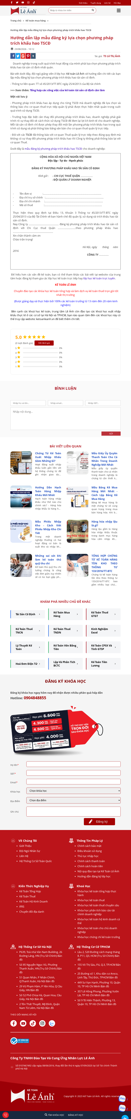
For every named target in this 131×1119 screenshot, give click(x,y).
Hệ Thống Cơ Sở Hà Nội (35, 947)
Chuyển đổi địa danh (31, 911)
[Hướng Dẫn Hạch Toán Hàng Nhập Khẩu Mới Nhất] (21, 507)
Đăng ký (102, 821)
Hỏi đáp (117, 3)
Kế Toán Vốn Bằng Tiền (65, 647)
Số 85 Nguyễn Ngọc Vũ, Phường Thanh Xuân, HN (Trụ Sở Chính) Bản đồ (40, 968)
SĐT (13, 773)
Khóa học (15, 791)
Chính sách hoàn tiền (90, 866)
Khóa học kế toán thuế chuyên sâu (98, 905)
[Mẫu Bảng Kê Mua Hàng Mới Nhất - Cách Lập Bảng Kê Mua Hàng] (77, 507)
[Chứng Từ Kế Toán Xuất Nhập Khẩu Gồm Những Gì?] (21, 473)
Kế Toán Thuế (27, 896)
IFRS (21, 906)
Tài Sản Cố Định (25, 614)
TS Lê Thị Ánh (111, 56)
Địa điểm (15, 801)
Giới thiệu (83, 3)
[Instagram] (28, 2)
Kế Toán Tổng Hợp (30, 891)
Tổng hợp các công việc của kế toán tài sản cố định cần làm (67, 90)
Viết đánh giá (44, 343)
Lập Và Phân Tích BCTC (64, 663)
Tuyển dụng (96, 3)
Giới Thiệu (25, 846)
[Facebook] (11, 2)
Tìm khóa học (55, 1114)
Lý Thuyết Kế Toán (24, 647)
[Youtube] (23, 2)
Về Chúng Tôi (28, 841)
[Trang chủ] (23, 10)
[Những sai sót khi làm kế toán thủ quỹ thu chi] (21, 576)
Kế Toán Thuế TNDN (62, 630)
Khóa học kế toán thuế (91, 900)
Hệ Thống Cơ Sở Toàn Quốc (35, 861)
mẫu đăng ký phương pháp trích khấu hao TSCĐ (53, 148)
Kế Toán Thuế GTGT (99, 614)
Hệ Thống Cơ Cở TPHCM (93, 947)
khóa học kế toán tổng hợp (54, 291)
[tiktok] (34, 2)
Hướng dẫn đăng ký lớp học (94, 876)
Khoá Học (83, 886)
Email (14, 782)
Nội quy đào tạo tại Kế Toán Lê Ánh (98, 871)
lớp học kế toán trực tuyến (99, 278)
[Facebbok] (13, 1023)
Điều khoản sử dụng (89, 851)
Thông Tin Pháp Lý (90, 841)
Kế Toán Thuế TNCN (24, 630)
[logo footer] (32, 1102)
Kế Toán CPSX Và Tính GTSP (101, 647)
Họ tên (14, 764)
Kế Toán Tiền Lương (99, 663)
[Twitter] (17, 2)
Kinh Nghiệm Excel (99, 630)
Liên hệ (107, 3)
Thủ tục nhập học (88, 856)
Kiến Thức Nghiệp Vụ (34, 886)
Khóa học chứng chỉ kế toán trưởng (98, 937)
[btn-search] (93, 10)
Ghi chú (14, 811)
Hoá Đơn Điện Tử (26, 664)
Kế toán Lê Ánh (75, 73)
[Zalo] (52, 1023)
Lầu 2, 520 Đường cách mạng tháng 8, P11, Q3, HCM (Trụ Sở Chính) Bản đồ (98, 955)
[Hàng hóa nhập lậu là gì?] (77, 541)
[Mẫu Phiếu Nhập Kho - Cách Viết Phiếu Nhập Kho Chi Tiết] (21, 541)
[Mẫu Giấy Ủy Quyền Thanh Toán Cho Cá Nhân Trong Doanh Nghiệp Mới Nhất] (77, 473)
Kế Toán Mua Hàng (62, 614)
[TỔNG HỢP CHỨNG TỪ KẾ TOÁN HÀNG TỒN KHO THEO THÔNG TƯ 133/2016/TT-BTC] (77, 576)
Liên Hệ (23, 856)
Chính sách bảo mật (89, 846)
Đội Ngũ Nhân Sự (29, 851)
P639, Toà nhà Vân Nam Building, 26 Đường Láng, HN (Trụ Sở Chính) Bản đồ (40, 955)
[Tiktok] (33, 1023)
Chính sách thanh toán (91, 861)
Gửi (111, 433)
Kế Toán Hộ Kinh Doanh (33, 901)
